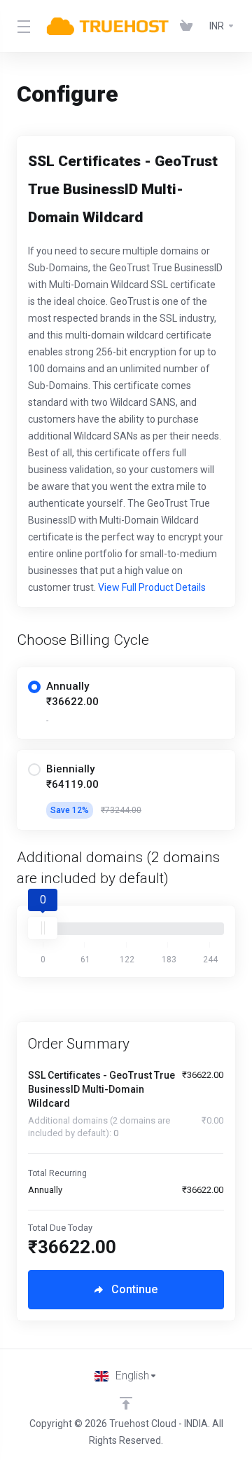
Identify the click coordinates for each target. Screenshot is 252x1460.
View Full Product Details (151, 587)
